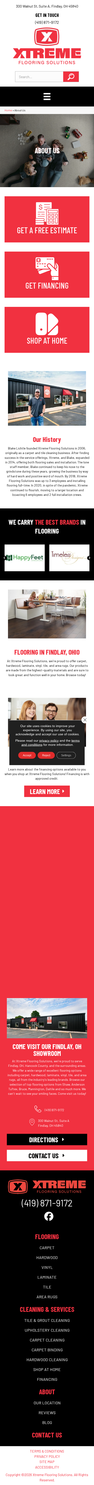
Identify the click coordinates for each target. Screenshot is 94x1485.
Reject (46, 755)
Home (8, 110)
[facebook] (49, 1216)
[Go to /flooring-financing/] (47, 274)
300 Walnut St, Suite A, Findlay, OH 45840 (47, 6)
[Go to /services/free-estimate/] (47, 219)
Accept (27, 755)
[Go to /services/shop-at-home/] (47, 329)
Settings (66, 755)
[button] (71, 77)
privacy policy (49, 740)
